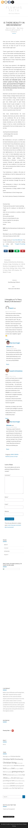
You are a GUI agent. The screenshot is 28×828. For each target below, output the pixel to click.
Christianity (7, 260)
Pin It (4, 744)
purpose (16, 783)
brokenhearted (12, 262)
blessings (5, 756)
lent (10, 778)
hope (15, 268)
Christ (9, 756)
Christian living (7, 264)
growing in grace (10, 775)
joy (8, 778)
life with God (15, 778)
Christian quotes (6, 765)
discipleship (21, 765)
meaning (22, 780)
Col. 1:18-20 (22, 264)
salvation (12, 786)
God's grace (17, 768)
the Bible (10, 788)
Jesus (19, 268)
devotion (5, 266)
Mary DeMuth (18, 780)
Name (7, 497)
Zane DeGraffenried (17, 240)
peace (8, 783)
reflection (21, 783)
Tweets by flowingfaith (9, 809)
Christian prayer (19, 763)
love (15, 780)
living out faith (10, 780)
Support (6, 554)
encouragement (12, 266)
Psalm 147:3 (11, 270)
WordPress (19, 824)
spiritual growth (20, 785)
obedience (5, 783)
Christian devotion (15, 756)
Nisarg (14, 826)
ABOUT (6, 544)
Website (7, 511)
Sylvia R (11, 308)
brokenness (20, 262)
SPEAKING (6, 551)
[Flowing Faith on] (8, 732)
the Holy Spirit (16, 788)
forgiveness (9, 768)
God (18, 266)
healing (12, 268)
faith (5, 768)
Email (6, 504)
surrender (5, 788)
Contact (6, 548)
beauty (6, 262)
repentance (8, 785)
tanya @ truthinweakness (15, 371)
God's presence (9, 771)
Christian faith (8, 759)
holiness (20, 775)
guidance (16, 774)
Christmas (12, 765)
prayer (12, 783)
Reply (6, 339)
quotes (17, 270)
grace (7, 268)
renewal (4, 785)
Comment (8, 475)
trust (22, 788)
